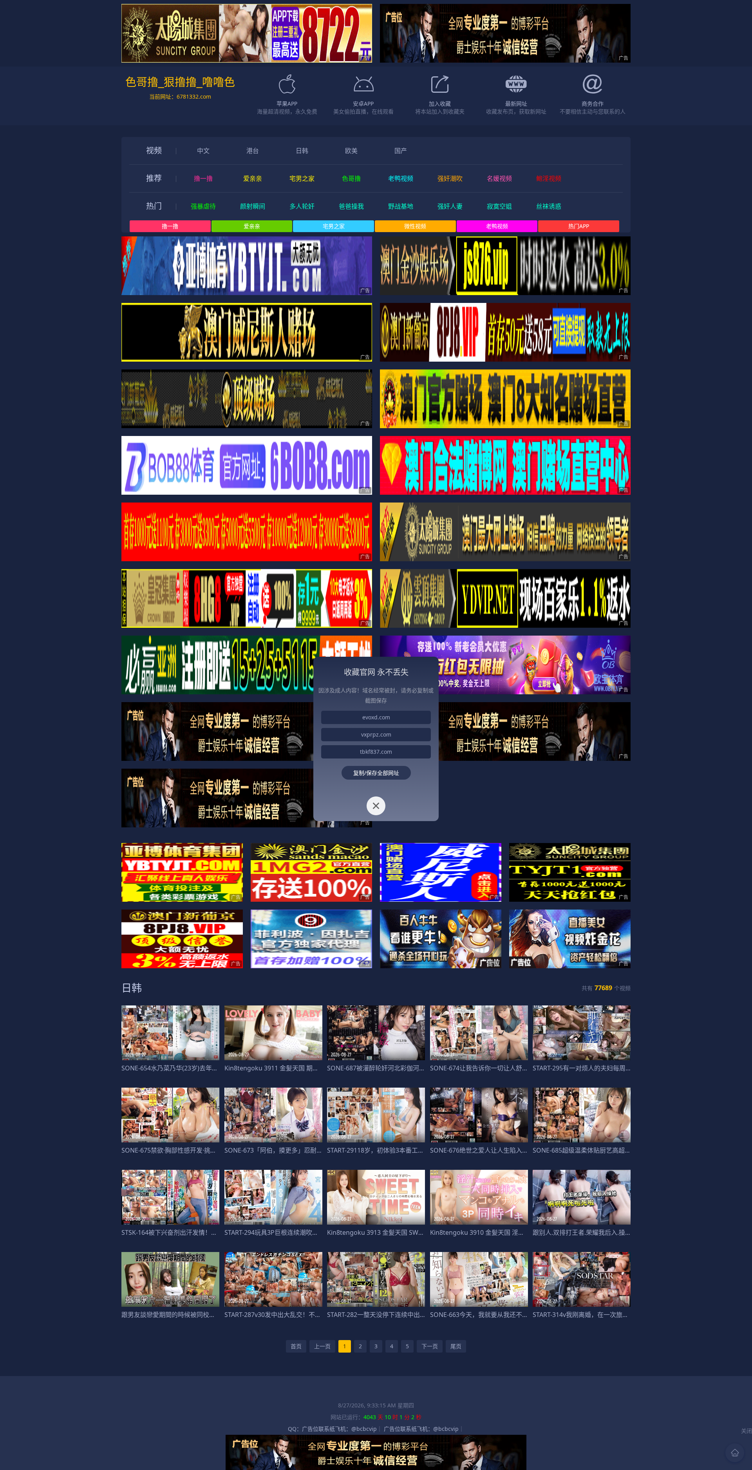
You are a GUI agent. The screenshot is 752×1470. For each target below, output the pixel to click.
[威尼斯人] (246, 332)
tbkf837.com (376, 751)
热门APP (578, 226)
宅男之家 (334, 226)
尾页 (455, 1346)
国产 (400, 150)
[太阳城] (246, 33)
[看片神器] (182, 872)
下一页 (429, 1346)
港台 (252, 150)
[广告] (505, 33)
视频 (154, 150)
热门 (154, 206)
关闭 (746, 1430)
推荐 (154, 178)
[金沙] (505, 265)
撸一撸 (170, 226)
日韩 (302, 150)
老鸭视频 (497, 226)
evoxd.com (376, 717)
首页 (296, 1346)
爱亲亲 (252, 226)
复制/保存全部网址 (376, 772)
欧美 (351, 150)
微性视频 (415, 226)
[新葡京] (505, 332)
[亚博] (246, 265)
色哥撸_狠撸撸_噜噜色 (180, 82)
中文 (203, 150)
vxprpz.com (376, 734)
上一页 (322, 1346)
